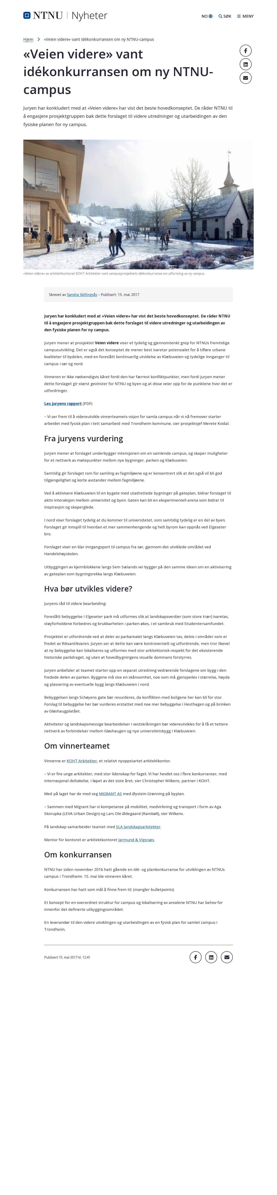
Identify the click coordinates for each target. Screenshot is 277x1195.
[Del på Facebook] (246, 51)
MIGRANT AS (110, 793)
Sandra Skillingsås (82, 294)
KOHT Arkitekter (82, 760)
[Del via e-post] (246, 78)
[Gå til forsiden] (65, 16)
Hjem (28, 39)
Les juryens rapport (63, 403)
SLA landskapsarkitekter (138, 826)
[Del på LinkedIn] (246, 64)
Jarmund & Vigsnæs (136, 839)
